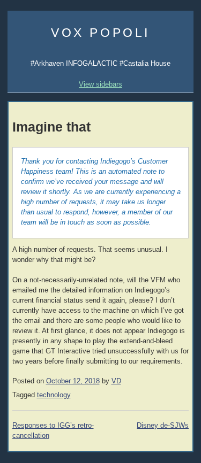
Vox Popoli (100, 33)
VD (116, 381)
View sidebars (100, 84)
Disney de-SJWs (163, 425)
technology (54, 395)
